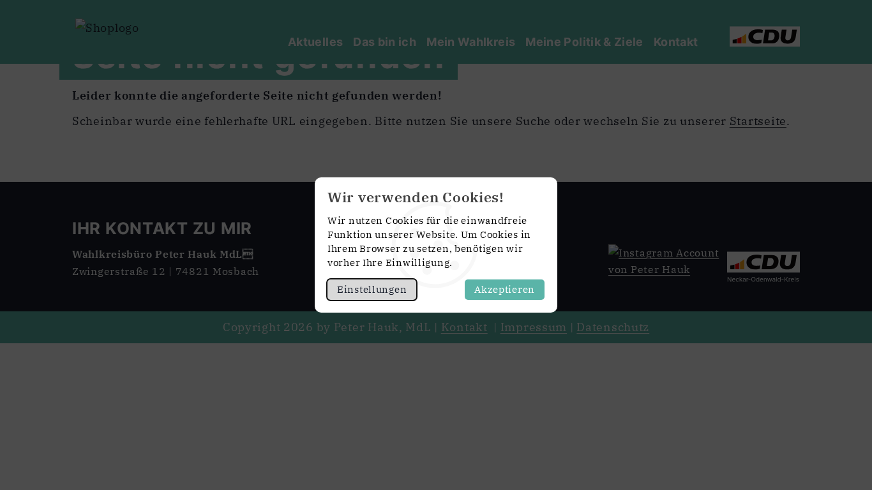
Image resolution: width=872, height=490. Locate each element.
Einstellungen (372, 289)
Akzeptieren (504, 289)
